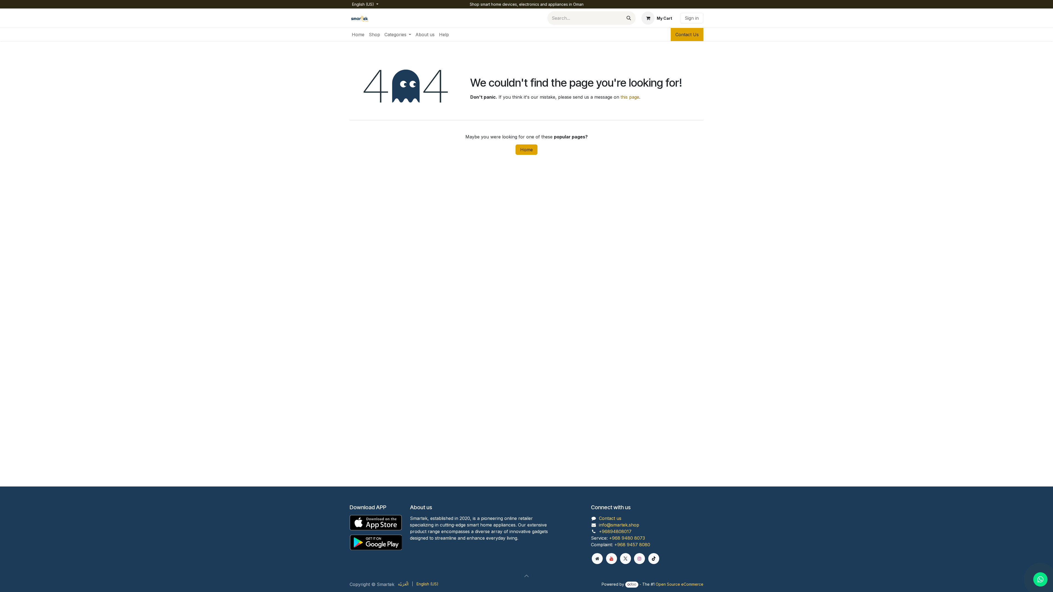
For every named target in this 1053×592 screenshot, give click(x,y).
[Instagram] (639, 558)
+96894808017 (615, 531)
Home (526, 149)
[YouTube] (611, 558)
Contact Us (687, 34)
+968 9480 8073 (627, 538)
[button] (526, 575)
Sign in (692, 18)
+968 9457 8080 (632, 544)
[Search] (629, 18)
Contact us (610, 518)
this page (630, 97)
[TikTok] (653, 558)
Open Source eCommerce (679, 584)
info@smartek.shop (619, 525)
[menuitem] (358, 34)
